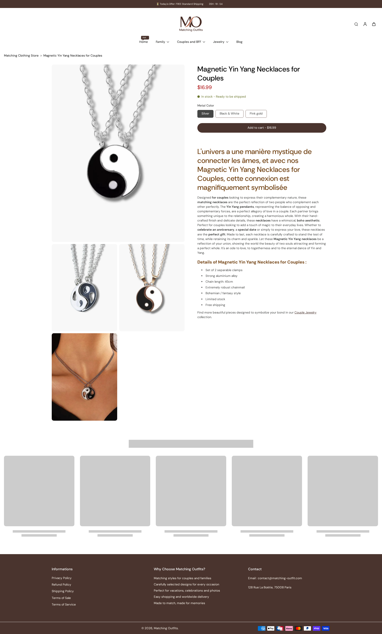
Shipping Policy (63, 591)
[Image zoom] (118, 153)
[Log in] (365, 24)
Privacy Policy (62, 578)
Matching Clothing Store (21, 56)
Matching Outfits (166, 628)
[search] (356, 24)
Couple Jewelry (305, 313)
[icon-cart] (373, 24)
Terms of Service (64, 605)
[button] (261, 128)
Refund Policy (61, 585)
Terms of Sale (61, 598)
